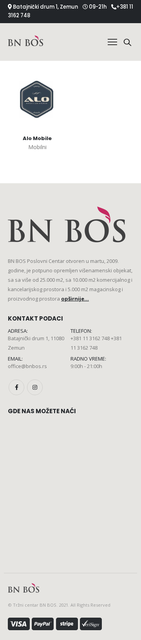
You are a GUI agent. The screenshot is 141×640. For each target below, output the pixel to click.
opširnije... (75, 298)
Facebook (16, 387)
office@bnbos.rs (27, 366)
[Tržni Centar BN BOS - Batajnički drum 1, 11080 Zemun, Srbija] (25, 41)
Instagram (35, 387)
